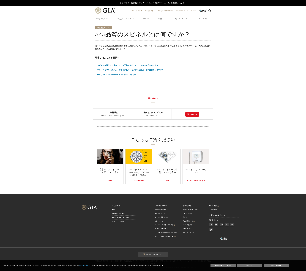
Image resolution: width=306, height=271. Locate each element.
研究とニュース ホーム (119, 213)
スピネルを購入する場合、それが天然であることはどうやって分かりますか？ (128, 65)
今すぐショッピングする (196, 180)
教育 (113, 209)
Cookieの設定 (213, 210)
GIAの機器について (161, 206)
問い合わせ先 (153, 98)
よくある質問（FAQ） (162, 217)
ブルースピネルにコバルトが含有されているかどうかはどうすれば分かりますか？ (130, 70)
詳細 (110, 180)
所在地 (185, 217)
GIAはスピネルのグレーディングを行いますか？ (116, 74)
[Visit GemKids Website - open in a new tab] (224, 238)
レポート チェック (136, 11)
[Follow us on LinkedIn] (216, 224)
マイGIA (193, 11)
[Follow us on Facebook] (211, 224)
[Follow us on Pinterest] (232, 224)
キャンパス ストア (182, 11)
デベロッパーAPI (188, 232)
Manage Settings (223, 265)
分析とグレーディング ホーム (120, 217)
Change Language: (154, 254)
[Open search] (209, 10)
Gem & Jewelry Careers (190, 209)
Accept (249, 265)
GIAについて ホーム (118, 221)
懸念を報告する (188, 221)
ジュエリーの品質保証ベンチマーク (166, 232)
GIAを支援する (187, 225)
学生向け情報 (187, 206)
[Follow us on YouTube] (222, 224)
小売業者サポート (160, 209)
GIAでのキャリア (188, 213)
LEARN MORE (139, 180)
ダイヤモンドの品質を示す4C (164, 236)
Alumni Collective (160, 229)
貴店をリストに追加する (165, 11)
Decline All (276, 265)
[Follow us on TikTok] (211, 230)
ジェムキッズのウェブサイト (164, 225)
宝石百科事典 (116, 205)
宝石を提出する (150, 11)
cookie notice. (84, 265)
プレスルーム (159, 221)
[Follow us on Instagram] (227, 224)
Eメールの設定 (213, 206)
